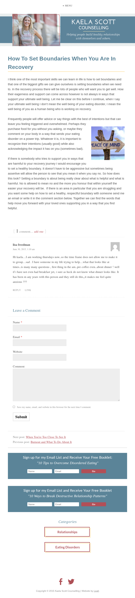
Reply (17, 290)
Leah (96, 591)
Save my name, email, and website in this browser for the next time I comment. (54, 407)
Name (17, 322)
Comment (19, 366)
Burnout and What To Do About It (51, 442)
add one (38, 231)
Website (17, 352)
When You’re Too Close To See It (46, 437)
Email (17, 337)
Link (28, 290)
